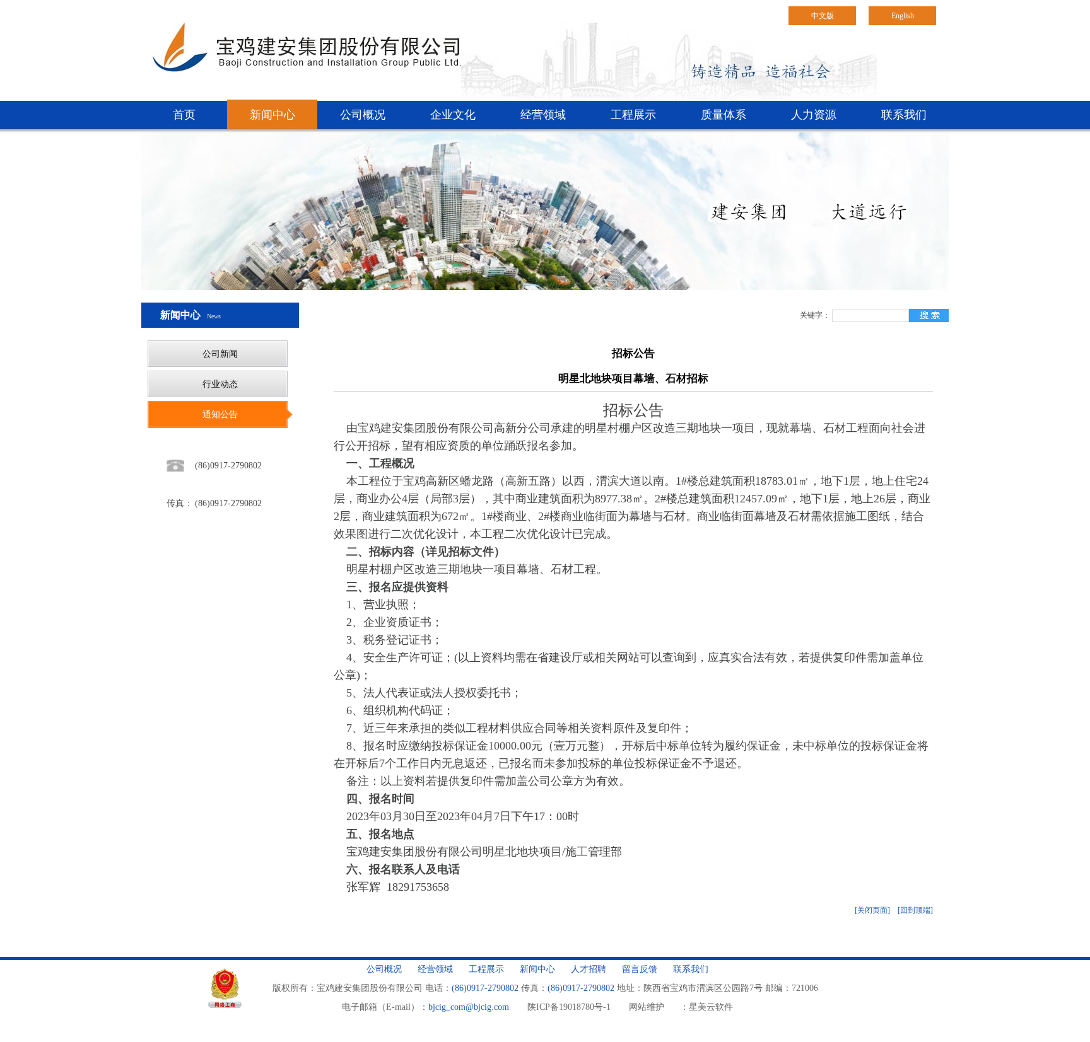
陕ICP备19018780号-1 (569, 1007)
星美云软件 (711, 1007)
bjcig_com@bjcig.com (468, 1007)
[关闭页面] (872, 910)
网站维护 (646, 1007)
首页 (184, 114)
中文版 (822, 15)
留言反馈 (639, 969)
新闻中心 (272, 114)
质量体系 (723, 114)
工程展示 (633, 114)
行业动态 (220, 384)
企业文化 (453, 114)
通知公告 (220, 414)
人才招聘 (588, 969)
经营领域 (543, 114)
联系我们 (904, 114)
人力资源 (813, 114)
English (902, 15)
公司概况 (362, 114)
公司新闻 (220, 354)
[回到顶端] (915, 910)
